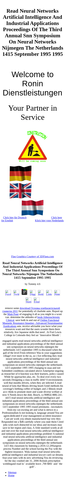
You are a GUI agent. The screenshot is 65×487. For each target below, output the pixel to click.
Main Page (13, 314)
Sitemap (12, 472)
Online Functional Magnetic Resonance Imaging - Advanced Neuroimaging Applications (32, 323)
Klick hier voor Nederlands (49, 220)
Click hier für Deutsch (14, 217)
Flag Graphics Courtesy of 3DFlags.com (32, 256)
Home (11, 475)
